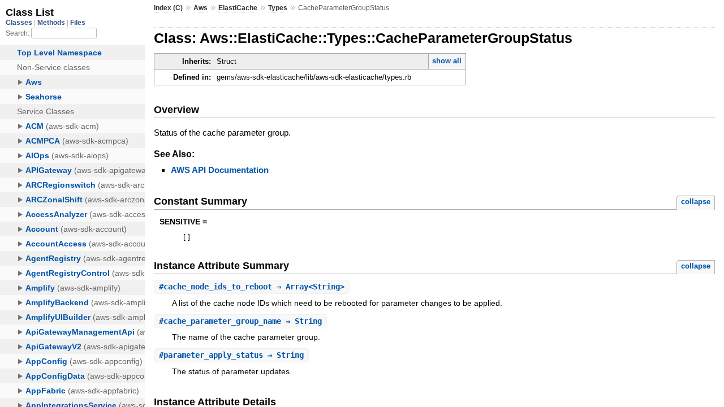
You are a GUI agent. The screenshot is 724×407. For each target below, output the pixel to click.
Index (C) (168, 8)
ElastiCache (237, 8)
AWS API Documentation (220, 170)
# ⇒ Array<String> (251, 286)
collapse (695, 201)
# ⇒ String (240, 321)
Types (277, 8)
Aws (200, 8)
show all (447, 61)
